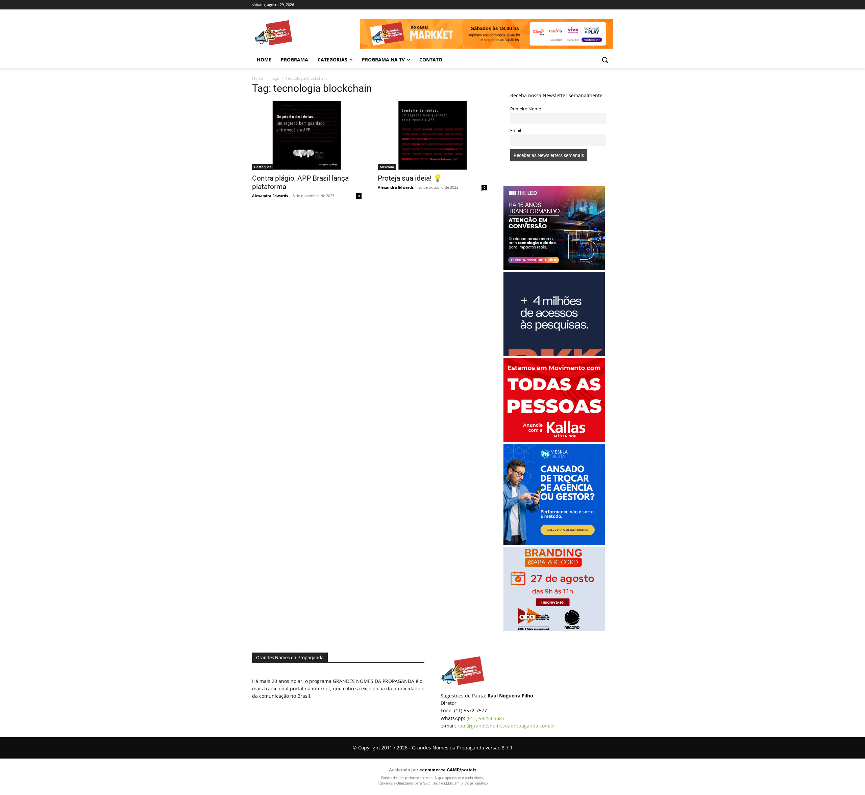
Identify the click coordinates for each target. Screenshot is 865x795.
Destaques (262, 166)
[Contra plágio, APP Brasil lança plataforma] (307, 135)
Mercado (387, 166)
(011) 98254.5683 (485, 718)
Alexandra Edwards (270, 195)
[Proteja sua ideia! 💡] (432, 135)
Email (515, 130)
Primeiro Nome (525, 109)
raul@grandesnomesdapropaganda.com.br (506, 725)
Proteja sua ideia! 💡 (410, 178)
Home (258, 78)
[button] (605, 60)
